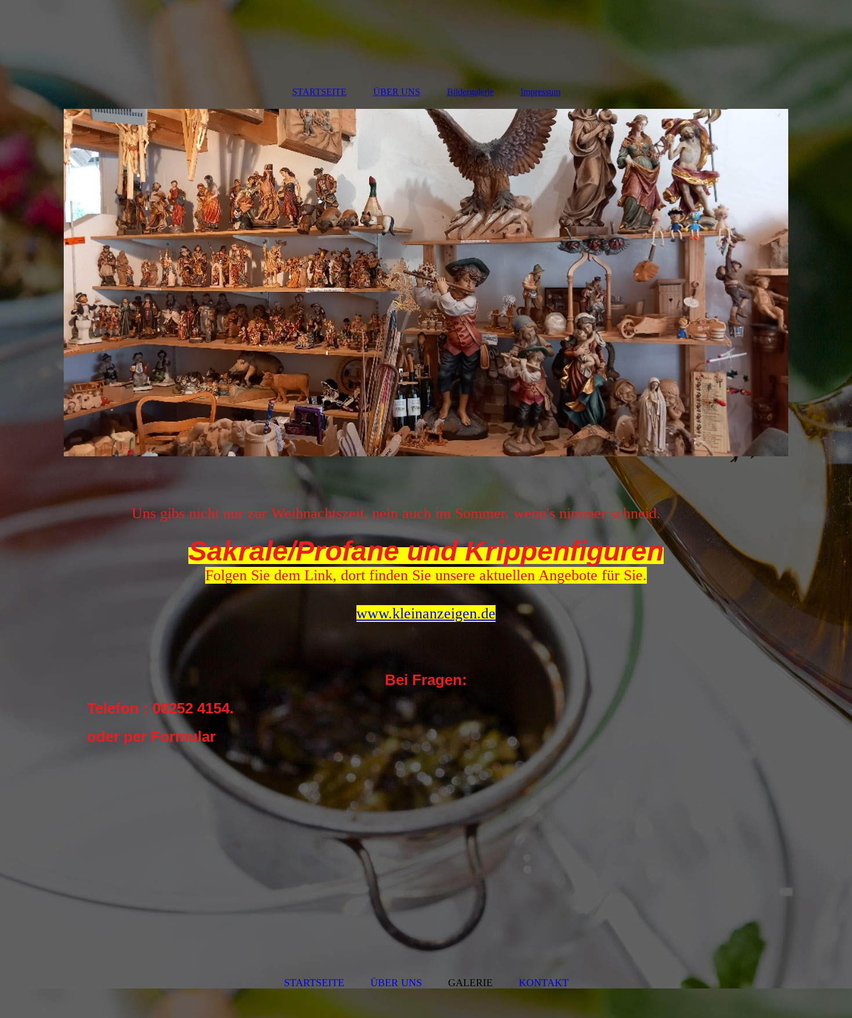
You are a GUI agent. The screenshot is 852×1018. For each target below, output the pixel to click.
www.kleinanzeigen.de (426, 613)
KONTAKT (544, 982)
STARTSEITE (319, 92)
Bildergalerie (470, 92)
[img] (426, 282)
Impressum (540, 92)
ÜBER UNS (396, 92)
